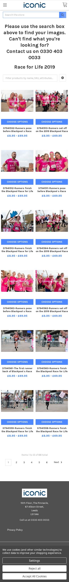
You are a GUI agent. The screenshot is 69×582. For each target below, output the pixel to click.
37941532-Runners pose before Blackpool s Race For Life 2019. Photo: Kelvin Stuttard (17, 133)
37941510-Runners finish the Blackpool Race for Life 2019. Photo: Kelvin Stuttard (17, 251)
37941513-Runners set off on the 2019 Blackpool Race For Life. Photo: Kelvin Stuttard (52, 133)
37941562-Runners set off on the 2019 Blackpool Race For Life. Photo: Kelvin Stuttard (52, 313)
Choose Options (17, 121)
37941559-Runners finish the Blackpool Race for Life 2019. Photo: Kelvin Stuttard (17, 431)
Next (57, 462)
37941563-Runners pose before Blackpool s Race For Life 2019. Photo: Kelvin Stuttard (17, 313)
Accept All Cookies (34, 576)
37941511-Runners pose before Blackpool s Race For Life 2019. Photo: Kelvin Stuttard (51, 193)
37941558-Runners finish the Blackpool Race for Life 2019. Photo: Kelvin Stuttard (52, 431)
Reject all (35, 568)
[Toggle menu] (5, 5)
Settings (34, 561)
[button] (62, 78)
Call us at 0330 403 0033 (34, 519)
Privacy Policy (15, 529)
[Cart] (65, 5)
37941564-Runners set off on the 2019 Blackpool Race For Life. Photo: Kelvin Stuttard (52, 253)
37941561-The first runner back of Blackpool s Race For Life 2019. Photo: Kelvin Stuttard (17, 373)
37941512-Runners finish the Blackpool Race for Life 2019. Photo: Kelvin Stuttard (17, 191)
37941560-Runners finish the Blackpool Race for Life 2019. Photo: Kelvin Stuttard (52, 371)
